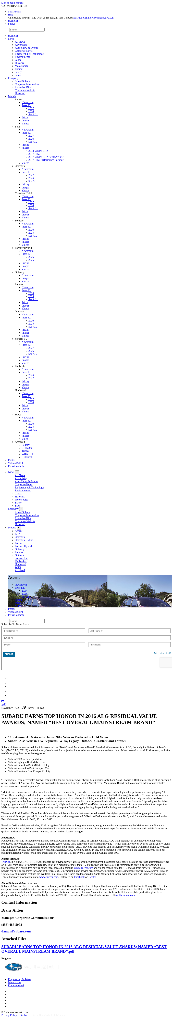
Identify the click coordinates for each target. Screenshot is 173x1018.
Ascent (18, 530)
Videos (25, 123)
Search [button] (11, 23)
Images (25, 120)
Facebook (79, 877)
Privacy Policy (9, 1015)
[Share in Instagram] (10, 695)
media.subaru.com (125, 895)
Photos (11, 460)
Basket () (13, 20)
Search (5, 29)
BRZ (17, 533)
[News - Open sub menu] (17, 472)
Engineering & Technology (29, 53)
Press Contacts (16, 466)
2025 (31, 232)
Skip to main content (12, 2)
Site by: (24, 1015)
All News (20, 41)
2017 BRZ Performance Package (46, 159)
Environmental (23, 56)
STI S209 (27, 447)
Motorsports (21, 65)
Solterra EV (21, 558)
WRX (18, 567)
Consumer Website (25, 90)
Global (18, 59)
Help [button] (10, 14)
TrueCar (5, 861)
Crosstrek (20, 537)
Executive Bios (23, 87)
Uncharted (20, 564)
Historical (20, 62)
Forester (19, 543)
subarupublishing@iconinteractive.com (93, 17)
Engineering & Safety (19, 979)
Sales (17, 75)
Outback (19, 555)
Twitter (92, 877)
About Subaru (22, 81)
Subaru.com (14, 11)
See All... (33, 114)
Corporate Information (27, 84)
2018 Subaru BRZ (38, 150)
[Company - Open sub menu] (21, 509)
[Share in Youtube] (10, 686)
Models (12, 96)
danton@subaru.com (16, 931)
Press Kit (26, 105)
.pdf (3, 704)
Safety (18, 72)
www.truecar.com (83, 867)
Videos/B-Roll (15, 463)
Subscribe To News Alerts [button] (15, 624)
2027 (31, 108)
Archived (20, 570)
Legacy (26, 444)
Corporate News (23, 50)
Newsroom (27, 102)
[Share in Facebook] (10, 683)
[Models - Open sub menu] (19, 527)
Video (25, 438)
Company (13, 78)
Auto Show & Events (26, 47)
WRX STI (27, 454)
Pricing (18, 69)
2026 (31, 111)
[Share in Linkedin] (10, 677)
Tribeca (26, 450)
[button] (2, 701)
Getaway (19, 549)
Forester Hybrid (23, 546)
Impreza (19, 552)
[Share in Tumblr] (9, 691)
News (11, 38)
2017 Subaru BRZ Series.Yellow (46, 156)
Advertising (21, 44)
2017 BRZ (34, 153)
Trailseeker (21, 561)
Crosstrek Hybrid (24, 540)
